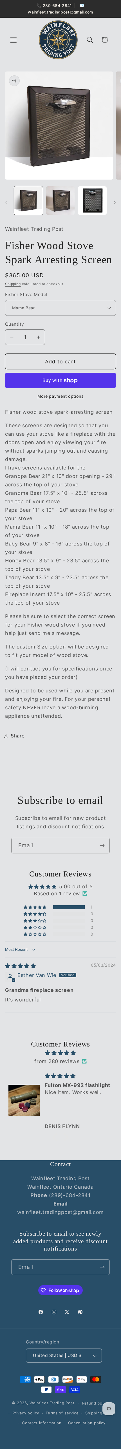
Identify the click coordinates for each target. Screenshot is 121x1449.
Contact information (42, 1423)
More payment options (60, 396)
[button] (13, 39)
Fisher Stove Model (26, 294)
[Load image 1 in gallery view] (28, 200)
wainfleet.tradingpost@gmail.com (60, 12)
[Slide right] (115, 202)
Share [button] (18, 736)
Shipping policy (100, 1413)
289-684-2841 (57, 5)
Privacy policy (25, 1413)
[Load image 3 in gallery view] (92, 200)
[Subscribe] (102, 845)
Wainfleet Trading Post (52, 1403)
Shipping (13, 284)
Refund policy (95, 1403)
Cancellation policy (87, 1423)
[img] (20, 966)
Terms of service (62, 1413)
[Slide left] (6, 202)
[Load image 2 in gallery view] (60, 200)
